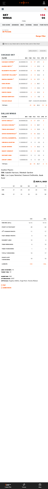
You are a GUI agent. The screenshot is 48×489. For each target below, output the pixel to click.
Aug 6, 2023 (41, 181)
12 (43, 105)
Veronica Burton (8, 142)
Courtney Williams (9, 75)
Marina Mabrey (8, 79)
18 (34, 134)
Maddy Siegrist (7, 151)
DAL (45, 264)
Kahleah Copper (8, 62)
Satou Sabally (7, 120)
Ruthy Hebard (7, 88)
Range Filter (41, 36)
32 (30, 164)
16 (46, 164)
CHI (31, 264)
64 (34, 105)
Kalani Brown (7, 146)
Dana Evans (6, 83)
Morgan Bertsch (8, 96)
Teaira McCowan (8, 129)
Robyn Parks (6, 92)
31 (30, 105)
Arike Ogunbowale (9, 133)
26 (46, 105)
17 (34, 62)
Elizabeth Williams (9, 70)
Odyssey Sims (6, 155)
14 (34, 79)
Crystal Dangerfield (9, 138)
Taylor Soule (7, 101)
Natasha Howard (8, 125)
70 (34, 164)
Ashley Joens (6, 159)
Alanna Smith (7, 66)
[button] (3, 9)
